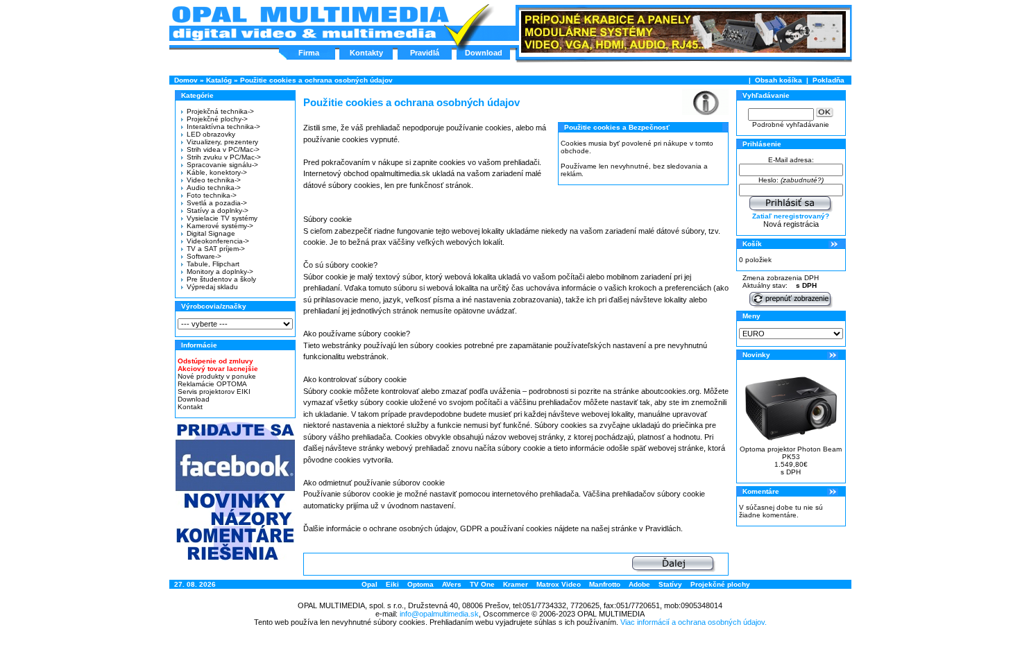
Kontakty (366, 53)
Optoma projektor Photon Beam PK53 (791, 452)
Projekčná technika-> (220, 111)
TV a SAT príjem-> (216, 248)
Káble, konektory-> (217, 172)
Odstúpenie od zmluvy (215, 361)
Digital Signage (211, 233)
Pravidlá (424, 53)
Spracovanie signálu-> (222, 165)
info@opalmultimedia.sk (439, 614)
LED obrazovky (211, 134)
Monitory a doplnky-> (220, 271)
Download (483, 53)
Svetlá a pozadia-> (217, 203)
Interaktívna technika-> (223, 126)
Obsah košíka (778, 80)
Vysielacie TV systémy (222, 218)
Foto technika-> (212, 195)
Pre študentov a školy (221, 279)
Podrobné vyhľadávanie (790, 124)
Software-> (204, 256)
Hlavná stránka (309, 23)
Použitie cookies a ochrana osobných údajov (316, 80)
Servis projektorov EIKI (214, 391)
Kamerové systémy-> (220, 226)
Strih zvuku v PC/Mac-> (224, 157)
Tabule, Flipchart (213, 264)
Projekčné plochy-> (217, 119)
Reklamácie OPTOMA (212, 384)
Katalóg (219, 80)
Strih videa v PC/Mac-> (223, 149)
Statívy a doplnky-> (217, 210)
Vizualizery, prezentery (222, 142)
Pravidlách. (664, 528)
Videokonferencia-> (218, 241)
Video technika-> (214, 180)
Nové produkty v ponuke (217, 376)
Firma (308, 53)
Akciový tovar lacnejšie (218, 368)
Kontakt (190, 407)
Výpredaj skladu (212, 287)
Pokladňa (828, 80)
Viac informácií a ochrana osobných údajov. (693, 622)
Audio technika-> (214, 187)
